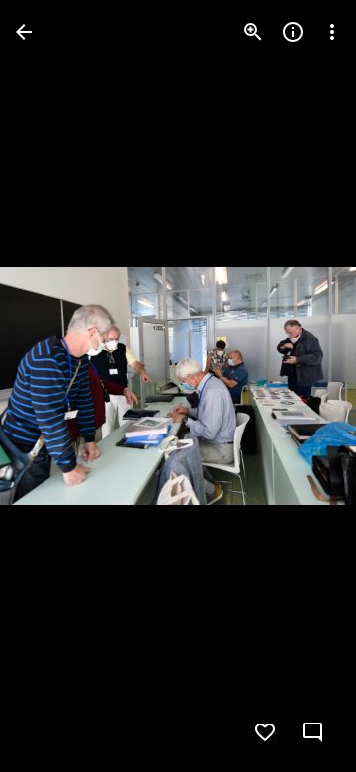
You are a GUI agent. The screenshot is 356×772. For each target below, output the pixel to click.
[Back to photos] (23, 31)
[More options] (332, 31)
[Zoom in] (253, 31)
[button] (55, 386)
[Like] (265, 732)
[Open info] (292, 31)
